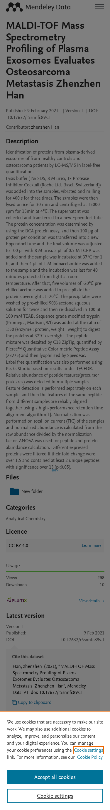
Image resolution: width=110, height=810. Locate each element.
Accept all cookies (55, 777)
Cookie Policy (90, 757)
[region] (55, 760)
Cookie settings (88, 750)
